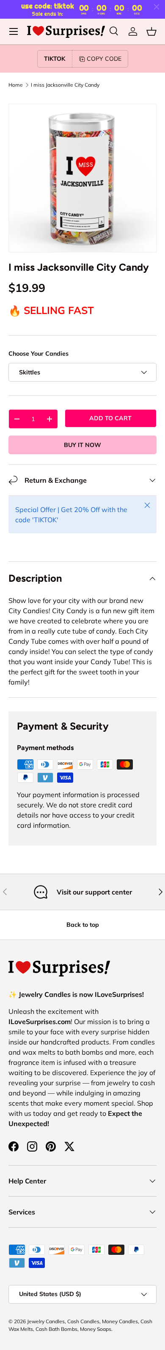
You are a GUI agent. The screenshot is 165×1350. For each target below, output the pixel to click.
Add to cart (110, 418)
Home (15, 85)
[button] (151, 31)
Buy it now (82, 445)
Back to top (82, 924)
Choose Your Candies (38, 353)
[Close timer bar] (156, 6)
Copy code (104, 58)
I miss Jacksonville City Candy (65, 85)
